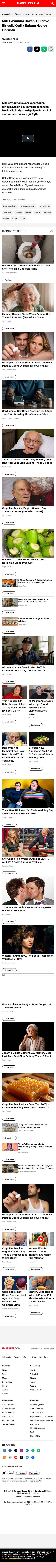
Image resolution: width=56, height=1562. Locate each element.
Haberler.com (8, 1400)
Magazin (5, 1378)
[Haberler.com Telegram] (27, 1457)
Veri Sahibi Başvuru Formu (41, 1420)
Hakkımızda (6, 1357)
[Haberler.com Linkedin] (27, 1450)
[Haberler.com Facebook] (10, 1450)
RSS (32, 1432)
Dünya (22, 218)
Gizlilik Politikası (36, 1408)
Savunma (47, 212)
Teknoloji (34, 1374)
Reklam (16, 1357)
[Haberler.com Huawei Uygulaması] (34, 1473)
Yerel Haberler (36, 1390)
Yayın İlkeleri (43, 1357)
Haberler (6, 1366)
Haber (18, 1497)
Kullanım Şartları (37, 1405)
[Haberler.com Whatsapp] (33, 1450)
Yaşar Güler (7, 212)
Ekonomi (6, 1370)
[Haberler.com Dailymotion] (33, 1457)
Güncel (18, 14)
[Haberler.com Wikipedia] (10, 1457)
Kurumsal (34, 1400)
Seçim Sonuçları (9, 1412)
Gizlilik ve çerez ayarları (13, 1502)
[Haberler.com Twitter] (16, 1450)
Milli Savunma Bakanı (28, 206)
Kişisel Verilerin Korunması (41, 1416)
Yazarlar (33, 1386)
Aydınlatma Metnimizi (11, 1559)
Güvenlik (37, 212)
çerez (48, 1552)
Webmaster (35, 1424)
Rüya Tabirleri (8, 1420)
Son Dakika (7, 1382)
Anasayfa (6, 14)
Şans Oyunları (8, 1416)
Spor (4, 1374)
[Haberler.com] (11, 1348)
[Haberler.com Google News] (4, 1450)
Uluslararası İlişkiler (10, 206)
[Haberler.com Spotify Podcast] (38, 1450)
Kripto (4, 1386)
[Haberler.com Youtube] (16, 1457)
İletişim (25, 1357)
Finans (33, 1378)
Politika (28, 212)
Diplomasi (18, 212)
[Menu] (3, 3)
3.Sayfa (5, 1390)
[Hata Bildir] (26, 1502)
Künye (33, 1357)
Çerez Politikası (36, 1412)
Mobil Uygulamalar (38, 1428)
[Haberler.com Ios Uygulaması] (8, 1473)
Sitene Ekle (35, 1436)
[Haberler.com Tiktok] (21, 1457)
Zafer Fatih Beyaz (19, 199)
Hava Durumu (8, 1405)
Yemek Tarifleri (8, 1424)
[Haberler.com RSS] (4, 1457)
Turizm (33, 1382)
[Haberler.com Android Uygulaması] (21, 1473)
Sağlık (32, 1370)
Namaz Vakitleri (8, 1408)
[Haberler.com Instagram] (21, 1450)
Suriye (14, 218)
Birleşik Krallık (45, 206)
